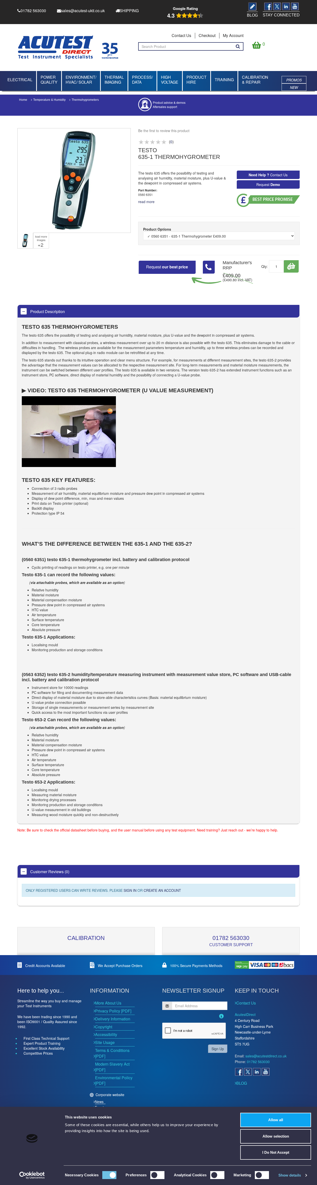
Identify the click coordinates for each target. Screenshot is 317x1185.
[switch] (157, 1175)
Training (224, 79)
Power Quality (49, 79)
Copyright (103, 1027)
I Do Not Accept (275, 1152)
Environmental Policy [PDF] (113, 1080)
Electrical (19, 79)
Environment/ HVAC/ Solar (81, 79)
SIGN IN (130, 890)
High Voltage (169, 79)
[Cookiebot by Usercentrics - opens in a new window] (32, 1175)
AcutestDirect (245, 1014)
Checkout (207, 35)
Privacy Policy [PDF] (113, 1011)
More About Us (108, 1003)
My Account (233, 35)
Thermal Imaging (114, 79)
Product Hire (196, 79)
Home (23, 100)
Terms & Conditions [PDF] (112, 1053)
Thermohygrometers (85, 100)
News (99, 1101)
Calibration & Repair (255, 79)
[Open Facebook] (239, 1072)
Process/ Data (142, 79)
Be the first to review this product (163, 130)
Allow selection (276, 1136)
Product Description (47, 311)
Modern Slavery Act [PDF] (112, 1067)
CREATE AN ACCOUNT (162, 890)
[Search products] (238, 46)
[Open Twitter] (248, 1072)
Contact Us (181, 35)
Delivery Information (112, 1019)
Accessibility (106, 1034)
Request (268, 184)
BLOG (241, 1083)
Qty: (264, 266)
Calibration (86, 938)
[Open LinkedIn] (257, 1072)
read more (146, 201)
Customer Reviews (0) (49, 871)
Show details (289, 1175)
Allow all (275, 1120)
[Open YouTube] (265, 1072)
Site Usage (105, 1042)
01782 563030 (230, 938)
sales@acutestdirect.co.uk (266, 1055)
